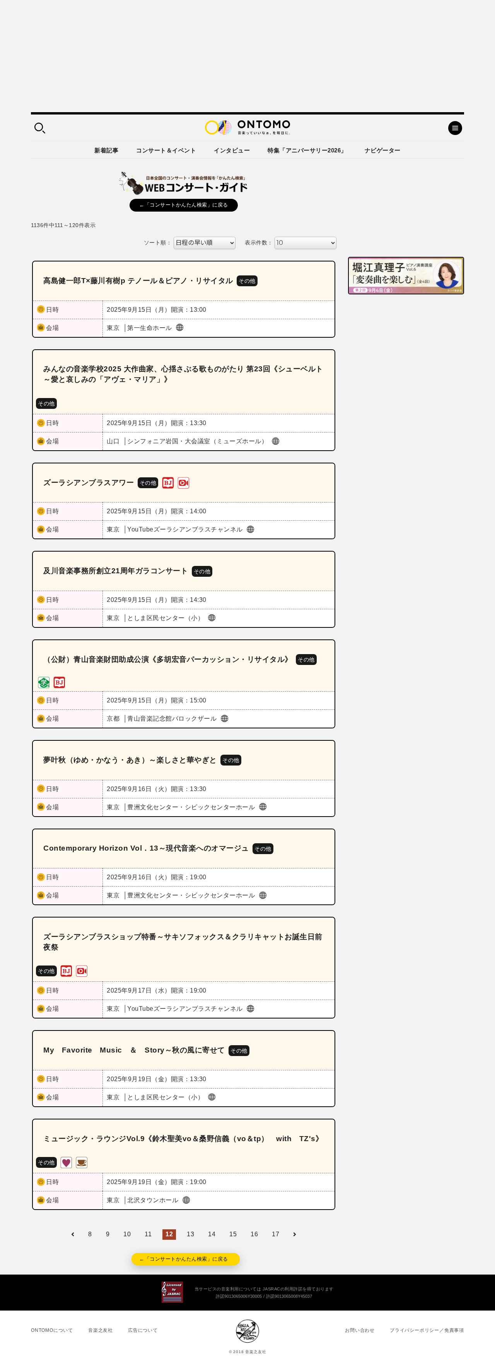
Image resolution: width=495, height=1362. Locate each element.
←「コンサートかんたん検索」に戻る (183, 205)
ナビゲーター (383, 150)
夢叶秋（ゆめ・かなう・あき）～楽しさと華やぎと (130, 760)
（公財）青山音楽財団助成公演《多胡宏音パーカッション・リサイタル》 (167, 659)
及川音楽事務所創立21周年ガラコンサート (115, 571)
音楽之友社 (100, 1330)
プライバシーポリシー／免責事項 (427, 1330)
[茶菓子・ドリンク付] (81, 1162)
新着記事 (106, 150)
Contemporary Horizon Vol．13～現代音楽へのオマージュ (146, 848)
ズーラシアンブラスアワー (88, 482)
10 (127, 1234)
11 (148, 1234)
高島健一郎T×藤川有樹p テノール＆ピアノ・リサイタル (138, 281)
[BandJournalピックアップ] (168, 482)
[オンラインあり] (183, 482)
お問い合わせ (360, 1330)
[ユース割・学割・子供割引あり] (44, 681)
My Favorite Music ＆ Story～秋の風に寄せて (134, 1050)
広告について (143, 1330)
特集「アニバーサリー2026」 (307, 150)
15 (233, 1234)
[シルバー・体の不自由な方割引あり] (66, 1162)
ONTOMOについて (52, 1330)
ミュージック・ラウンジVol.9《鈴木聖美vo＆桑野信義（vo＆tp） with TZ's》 (183, 1139)
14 (211, 1234)
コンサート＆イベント (166, 150)
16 (254, 1234)
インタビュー (232, 150)
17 (275, 1234)
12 (169, 1234)
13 (190, 1234)
